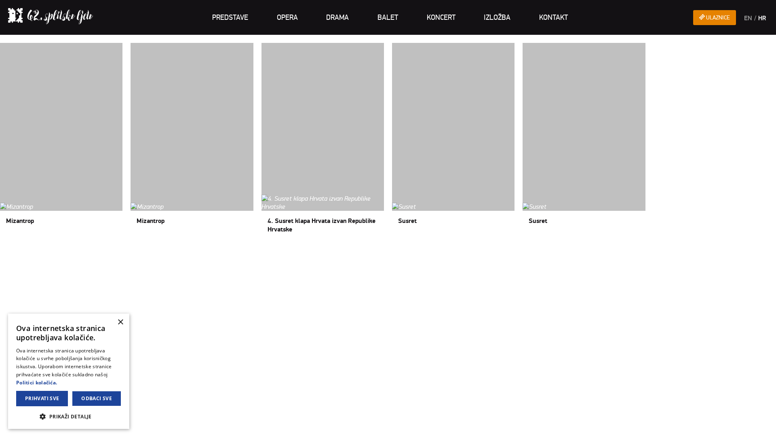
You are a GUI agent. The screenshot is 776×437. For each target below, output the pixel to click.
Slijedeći (51, 252)
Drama (337, 17)
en (748, 18)
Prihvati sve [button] (42, 398)
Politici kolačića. (36, 382)
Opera (287, 17)
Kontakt (553, 17)
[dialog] (68, 371)
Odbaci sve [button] (96, 398)
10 (36, 252)
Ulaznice (717, 17)
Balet (387, 17)
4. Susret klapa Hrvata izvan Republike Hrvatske (322, 141)
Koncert (441, 17)
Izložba (497, 17)
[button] (68, 416)
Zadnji (71, 252)
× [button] (120, 322)
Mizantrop (20, 221)
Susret (407, 221)
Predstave (230, 17)
